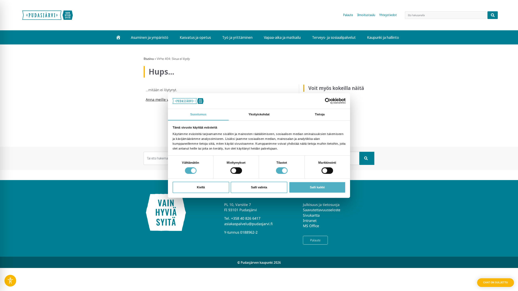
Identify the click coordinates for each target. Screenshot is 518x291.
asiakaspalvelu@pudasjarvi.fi (248, 223)
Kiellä (201, 187)
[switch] (236, 170)
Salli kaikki (317, 187)
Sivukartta (311, 215)
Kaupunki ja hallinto (383, 37)
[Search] (492, 15)
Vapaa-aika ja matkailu (282, 37)
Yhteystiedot (388, 15)
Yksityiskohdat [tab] (259, 114)
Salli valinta (259, 187)
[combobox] (445, 15)
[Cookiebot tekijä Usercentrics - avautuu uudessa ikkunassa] (328, 101)
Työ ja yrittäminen (237, 37)
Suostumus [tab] (198, 114)
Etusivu (149, 59)
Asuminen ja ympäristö (149, 37)
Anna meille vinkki (161, 99)
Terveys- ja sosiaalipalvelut (334, 37)
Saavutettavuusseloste (321, 209)
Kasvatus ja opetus (195, 37)
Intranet (309, 220)
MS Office (311, 225)
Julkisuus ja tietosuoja (321, 204)
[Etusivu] (118, 37)
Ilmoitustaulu (366, 15)
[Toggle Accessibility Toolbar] (10, 280)
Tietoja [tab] (320, 114)
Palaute (348, 15)
